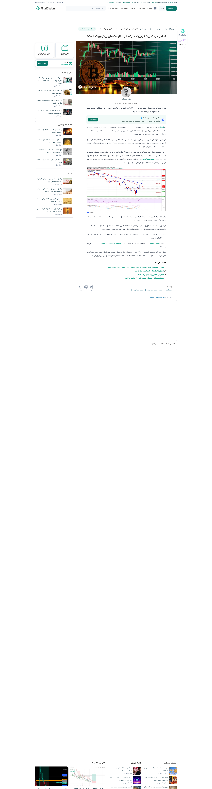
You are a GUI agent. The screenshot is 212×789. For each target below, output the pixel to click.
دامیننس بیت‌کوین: (163, 2)
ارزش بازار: (136, 2)
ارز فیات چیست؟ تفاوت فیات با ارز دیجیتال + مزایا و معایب (49, 210)
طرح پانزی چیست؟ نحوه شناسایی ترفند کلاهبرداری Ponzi (49, 151)
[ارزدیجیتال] (45, 8)
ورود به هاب (42, 63)
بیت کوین (168, 290)
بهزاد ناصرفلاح (126, 99)
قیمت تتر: (118, 2)
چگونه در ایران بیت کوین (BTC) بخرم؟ (49, 161)
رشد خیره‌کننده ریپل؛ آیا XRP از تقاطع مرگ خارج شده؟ (49, 102)
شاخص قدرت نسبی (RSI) (111, 243)
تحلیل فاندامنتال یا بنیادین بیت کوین (149, 271)
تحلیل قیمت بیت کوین (154, 290)
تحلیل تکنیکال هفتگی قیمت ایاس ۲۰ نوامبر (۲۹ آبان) (144, 278)
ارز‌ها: (175, 2)
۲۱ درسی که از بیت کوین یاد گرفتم (151, 274)
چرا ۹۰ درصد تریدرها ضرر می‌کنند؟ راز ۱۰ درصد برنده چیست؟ (49, 112)
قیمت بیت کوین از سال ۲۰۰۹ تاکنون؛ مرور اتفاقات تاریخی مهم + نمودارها (136, 267)
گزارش (161, 127)
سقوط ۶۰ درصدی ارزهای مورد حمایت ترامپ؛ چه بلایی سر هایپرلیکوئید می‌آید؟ (49, 81)
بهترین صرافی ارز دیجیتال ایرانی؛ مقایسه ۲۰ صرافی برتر (49, 180)
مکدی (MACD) (154, 243)
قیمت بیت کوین (148, 159)
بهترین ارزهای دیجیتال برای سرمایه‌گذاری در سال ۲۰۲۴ (49, 190)
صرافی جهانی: (146, 2)
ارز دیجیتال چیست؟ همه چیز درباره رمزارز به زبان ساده (49, 131)
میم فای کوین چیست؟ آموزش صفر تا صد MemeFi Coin (49, 200)
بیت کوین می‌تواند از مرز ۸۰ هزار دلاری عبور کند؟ (49, 92)
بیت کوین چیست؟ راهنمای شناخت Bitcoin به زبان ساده (49, 141)
